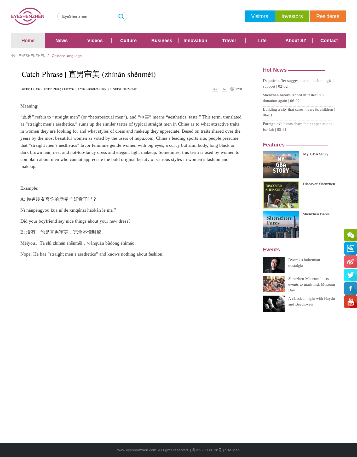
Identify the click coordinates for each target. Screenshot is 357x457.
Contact (329, 40)
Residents (327, 16)
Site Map (232, 450)
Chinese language (67, 56)
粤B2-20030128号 (207, 450)
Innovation (195, 40)
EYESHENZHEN (32, 56)
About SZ (295, 40)
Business (161, 40)
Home (27, 40)
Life (262, 40)
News (61, 40)
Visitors (259, 16)
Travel (229, 40)
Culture (128, 40)
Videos (95, 40)
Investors (292, 16)
